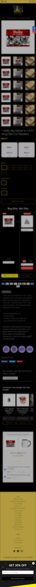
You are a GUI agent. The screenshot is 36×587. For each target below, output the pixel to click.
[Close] (33, 563)
